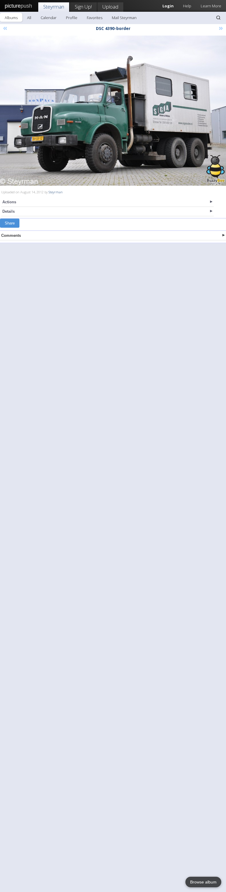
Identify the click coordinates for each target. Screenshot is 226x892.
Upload (110, 6)
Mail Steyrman (124, 17)
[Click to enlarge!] (113, 111)
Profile (71, 17)
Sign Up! (83, 6)
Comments (11, 235)
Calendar (48, 17)
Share (10, 223)
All (29, 17)
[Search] (218, 17)
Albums (11, 17)
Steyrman (53, 6)
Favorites (94, 17)
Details (8, 211)
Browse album (203, 882)
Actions (9, 202)
